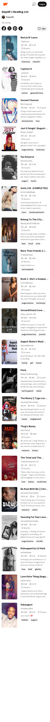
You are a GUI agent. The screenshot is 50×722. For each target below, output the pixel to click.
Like (44, 28)
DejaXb (10, 17)
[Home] (16, 4)
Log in (42, 4)
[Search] (34, 4)
